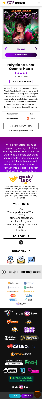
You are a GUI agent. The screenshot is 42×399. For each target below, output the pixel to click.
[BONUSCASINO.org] (21, 382)
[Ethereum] (13, 288)
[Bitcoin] (13, 284)
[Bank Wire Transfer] (28, 301)
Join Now (21, 230)
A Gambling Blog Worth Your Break (21, 225)
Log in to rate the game (21, 81)
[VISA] (28, 297)
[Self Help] (10, 264)
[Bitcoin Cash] (13, 293)
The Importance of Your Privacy (21, 213)
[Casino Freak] (33, 374)
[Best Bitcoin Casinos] (31, 366)
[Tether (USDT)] (28, 288)
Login (15, 396)
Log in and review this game (21, 126)
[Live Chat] (31, 264)
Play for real (21, 55)
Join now (27, 396)
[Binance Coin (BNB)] (28, 293)
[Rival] (14, 272)
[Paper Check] (21, 305)
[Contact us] (21, 264)
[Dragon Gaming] (30, 272)
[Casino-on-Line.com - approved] (10, 374)
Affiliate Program (21, 221)
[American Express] (13, 301)
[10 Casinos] (23, 374)
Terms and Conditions (21, 218)
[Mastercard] (13, 297)
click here (20, 198)
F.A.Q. (21, 209)
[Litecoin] (28, 284)
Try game (21, 49)
